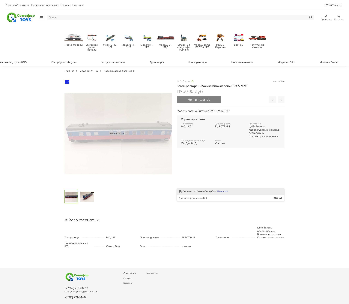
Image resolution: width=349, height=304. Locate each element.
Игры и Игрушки (220, 46)
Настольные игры (242, 62)
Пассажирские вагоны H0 (119, 71)
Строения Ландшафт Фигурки (183, 47)
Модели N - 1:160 (147, 46)
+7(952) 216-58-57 (333, 5)
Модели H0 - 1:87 (110, 46)
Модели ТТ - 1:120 (129, 46)
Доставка (52, 5)
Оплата (65, 5)
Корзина (127, 283)
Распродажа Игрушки (64, 62)
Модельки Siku (286, 62)
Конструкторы (197, 62)
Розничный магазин (17, 5)
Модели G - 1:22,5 (165, 46)
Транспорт (157, 62)
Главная (69, 71)
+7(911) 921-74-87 (75, 297)
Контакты (37, 5)
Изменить (222, 191)
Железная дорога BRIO (13, 62)
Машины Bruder (329, 62)
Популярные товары (257, 46)
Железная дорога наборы (92, 47)
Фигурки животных (113, 62)
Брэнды (238, 45)
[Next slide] (168, 133)
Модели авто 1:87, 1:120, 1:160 (202, 46)
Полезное (78, 5)
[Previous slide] (69, 133)
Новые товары (74, 45)
